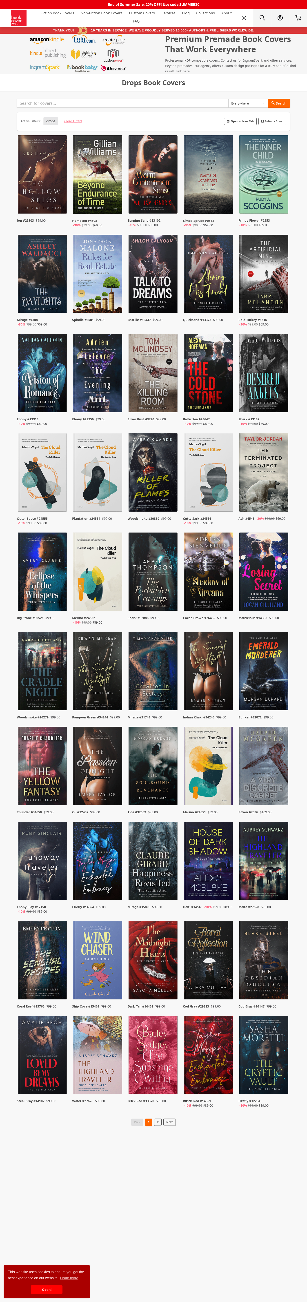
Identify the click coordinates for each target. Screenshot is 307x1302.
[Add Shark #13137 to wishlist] (282, 404)
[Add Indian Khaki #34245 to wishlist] (226, 698)
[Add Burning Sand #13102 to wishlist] (171, 206)
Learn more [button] (69, 1278)
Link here (183, 71)
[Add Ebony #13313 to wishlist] (60, 404)
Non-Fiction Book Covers (101, 13)
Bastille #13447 (139, 320)
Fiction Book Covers (57, 13)
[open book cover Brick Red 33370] (153, 1056)
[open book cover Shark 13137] (264, 374)
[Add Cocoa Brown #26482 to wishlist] (226, 603)
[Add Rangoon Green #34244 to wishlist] (116, 698)
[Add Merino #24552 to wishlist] (116, 603)
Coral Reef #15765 (30, 1006)
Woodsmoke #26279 (33, 717)
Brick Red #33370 (141, 1101)
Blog (186, 13)
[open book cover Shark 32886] (153, 573)
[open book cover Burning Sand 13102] (153, 175)
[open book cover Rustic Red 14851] (209, 1056)
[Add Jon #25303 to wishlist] (60, 206)
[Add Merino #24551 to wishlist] (226, 792)
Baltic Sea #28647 (196, 419)
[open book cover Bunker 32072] (264, 672)
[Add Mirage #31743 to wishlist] (171, 698)
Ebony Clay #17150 (31, 907)
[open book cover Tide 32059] (153, 767)
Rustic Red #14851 (197, 1101)
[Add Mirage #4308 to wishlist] (60, 305)
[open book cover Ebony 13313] (43, 374)
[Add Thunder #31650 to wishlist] (60, 792)
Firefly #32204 (249, 1101)
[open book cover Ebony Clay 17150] (43, 862)
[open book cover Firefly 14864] (98, 862)
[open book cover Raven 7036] (264, 767)
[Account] (280, 18)
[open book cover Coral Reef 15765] (43, 961)
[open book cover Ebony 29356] (98, 374)
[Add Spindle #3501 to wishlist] (116, 305)
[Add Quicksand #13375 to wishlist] (226, 305)
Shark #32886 (138, 618)
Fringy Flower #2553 (254, 220)
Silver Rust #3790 (141, 419)
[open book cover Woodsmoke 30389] (153, 473)
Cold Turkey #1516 (252, 320)
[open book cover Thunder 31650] (43, 767)
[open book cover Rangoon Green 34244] (98, 672)
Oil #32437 (80, 812)
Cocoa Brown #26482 (199, 618)
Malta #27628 (248, 907)
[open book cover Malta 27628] (264, 862)
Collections (205, 13)
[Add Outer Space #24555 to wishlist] (60, 503)
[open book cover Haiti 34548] (209, 862)
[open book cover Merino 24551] (209, 767)
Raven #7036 (248, 812)
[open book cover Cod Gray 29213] (209, 961)
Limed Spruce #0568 (198, 220)
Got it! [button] (47, 1289)
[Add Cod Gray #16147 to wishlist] (282, 987)
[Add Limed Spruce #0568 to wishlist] (226, 206)
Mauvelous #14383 (252, 618)
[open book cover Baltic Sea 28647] (209, 374)
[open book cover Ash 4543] (264, 473)
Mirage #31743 (139, 717)
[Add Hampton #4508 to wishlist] (116, 206)
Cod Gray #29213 (196, 1006)
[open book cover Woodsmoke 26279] (43, 672)
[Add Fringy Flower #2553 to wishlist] (282, 206)
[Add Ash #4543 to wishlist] (282, 503)
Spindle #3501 (83, 320)
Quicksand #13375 (197, 320)
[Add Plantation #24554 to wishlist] (116, 503)
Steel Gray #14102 (30, 1101)
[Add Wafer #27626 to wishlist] (116, 1086)
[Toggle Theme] (244, 18)
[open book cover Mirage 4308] (43, 275)
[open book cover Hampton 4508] (98, 175)
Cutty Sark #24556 (197, 518)
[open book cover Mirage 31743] (153, 672)
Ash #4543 (246, 518)
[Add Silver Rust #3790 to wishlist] (171, 404)
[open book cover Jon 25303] (43, 175)
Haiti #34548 (192, 907)
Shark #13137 (248, 419)
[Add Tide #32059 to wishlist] (171, 792)
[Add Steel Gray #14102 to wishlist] (60, 1086)
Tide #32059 (137, 812)
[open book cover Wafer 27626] (98, 1056)
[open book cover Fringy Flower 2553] (264, 175)
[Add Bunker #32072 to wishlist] (282, 698)
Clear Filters (73, 121)
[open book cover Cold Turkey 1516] (264, 275)
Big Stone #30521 (30, 618)
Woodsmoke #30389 (143, 518)
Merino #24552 (83, 618)
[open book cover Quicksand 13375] (209, 275)
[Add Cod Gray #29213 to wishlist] (226, 987)
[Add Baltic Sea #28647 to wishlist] (226, 404)
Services (169, 13)
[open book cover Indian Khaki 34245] (209, 672)
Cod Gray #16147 (251, 1006)
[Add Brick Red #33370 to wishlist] (171, 1086)
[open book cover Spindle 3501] (98, 275)
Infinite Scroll (274, 121)
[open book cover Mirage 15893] (153, 862)
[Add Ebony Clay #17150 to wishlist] (60, 892)
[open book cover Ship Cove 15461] (98, 961)
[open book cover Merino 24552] (98, 573)
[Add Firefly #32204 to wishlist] (282, 1086)
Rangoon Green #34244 (90, 717)
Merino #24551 (194, 812)
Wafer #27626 (82, 1101)
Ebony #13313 (27, 419)
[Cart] (298, 18)
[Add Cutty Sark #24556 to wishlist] (226, 503)
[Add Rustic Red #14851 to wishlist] (226, 1086)
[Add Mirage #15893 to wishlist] (171, 892)
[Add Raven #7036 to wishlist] (282, 792)
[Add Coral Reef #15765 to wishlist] (60, 987)
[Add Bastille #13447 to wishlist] (171, 305)
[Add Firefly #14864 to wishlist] (116, 892)
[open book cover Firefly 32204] (264, 1056)
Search (281, 103)
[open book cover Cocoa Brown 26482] (209, 573)
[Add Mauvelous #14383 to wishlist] (282, 603)
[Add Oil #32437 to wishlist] (116, 792)
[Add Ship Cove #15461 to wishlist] (116, 987)
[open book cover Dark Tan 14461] (153, 961)
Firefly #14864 (83, 907)
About (226, 13)
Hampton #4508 (84, 220)
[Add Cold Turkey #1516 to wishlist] (282, 305)
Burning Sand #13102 (144, 220)
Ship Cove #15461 (85, 1006)
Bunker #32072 (250, 717)
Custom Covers (142, 13)
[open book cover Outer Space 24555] (43, 473)
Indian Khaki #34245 (198, 717)
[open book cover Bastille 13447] (153, 275)
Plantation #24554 (86, 518)
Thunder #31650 (29, 812)
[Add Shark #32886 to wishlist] (171, 603)
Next (169, 1122)
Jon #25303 (25, 220)
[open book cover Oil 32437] (98, 767)
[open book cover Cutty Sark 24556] (209, 473)
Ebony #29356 (83, 419)
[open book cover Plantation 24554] (98, 473)
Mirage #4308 (27, 320)
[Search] (262, 18)
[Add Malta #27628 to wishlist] (282, 892)
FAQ (136, 21)
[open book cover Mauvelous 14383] (264, 573)
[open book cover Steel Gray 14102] (43, 1056)
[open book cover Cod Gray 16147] (264, 961)
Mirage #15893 (139, 907)
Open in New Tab (242, 121)
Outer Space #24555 (32, 518)
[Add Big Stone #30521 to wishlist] (60, 603)
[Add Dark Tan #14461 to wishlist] (171, 987)
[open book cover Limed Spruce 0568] (209, 175)
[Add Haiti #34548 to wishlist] (226, 892)
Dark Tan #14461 (140, 1006)
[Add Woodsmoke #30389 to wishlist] (171, 503)
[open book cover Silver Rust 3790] (153, 374)
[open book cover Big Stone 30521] (43, 573)
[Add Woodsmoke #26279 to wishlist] (60, 698)
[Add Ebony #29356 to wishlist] (116, 404)
